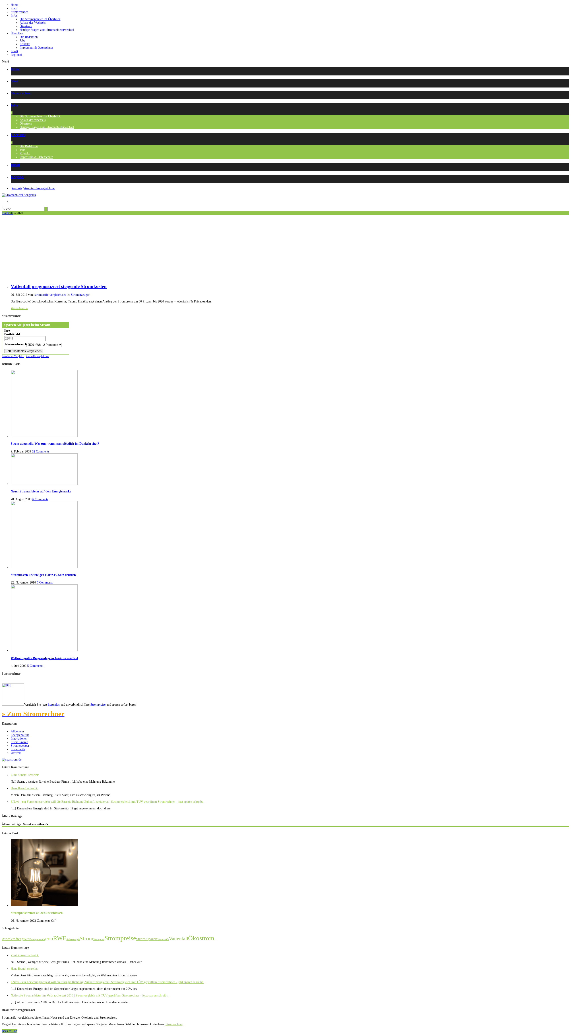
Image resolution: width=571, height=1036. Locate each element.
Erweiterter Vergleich (13, 356)
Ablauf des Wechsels (33, 22)
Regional (16, 54)
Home (14, 4)
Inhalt (14, 51)
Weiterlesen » (19, 308)
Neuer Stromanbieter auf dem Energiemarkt (41, 491)
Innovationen (19, 738)
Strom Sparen (19, 742)
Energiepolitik (20, 735)
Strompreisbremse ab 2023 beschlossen (37, 913)
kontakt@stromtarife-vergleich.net (33, 188)
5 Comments (45, 582)
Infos (14, 15)
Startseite (7, 213)
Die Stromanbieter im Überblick (40, 19)
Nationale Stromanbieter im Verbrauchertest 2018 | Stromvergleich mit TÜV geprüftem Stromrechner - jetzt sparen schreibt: (89, 995)
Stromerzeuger (80, 294)
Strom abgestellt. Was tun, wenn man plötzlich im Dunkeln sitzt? (55, 443)
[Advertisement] (285, 248)
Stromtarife (18, 749)
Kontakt (25, 44)
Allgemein (17, 731)
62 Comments (40, 451)
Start (14, 8)
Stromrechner (19, 12)
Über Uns (17, 33)
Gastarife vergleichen (37, 356)
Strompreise (98, 704)
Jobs (22, 40)
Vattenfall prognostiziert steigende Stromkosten (59, 286)
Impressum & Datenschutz (36, 47)
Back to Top (9, 1031)
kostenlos (54, 704)
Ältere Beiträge (11, 824)
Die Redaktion (29, 37)
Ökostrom (26, 26)
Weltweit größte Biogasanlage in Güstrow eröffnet (44, 658)
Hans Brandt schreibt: (24, 788)
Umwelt (16, 753)
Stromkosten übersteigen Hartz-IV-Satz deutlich (43, 575)
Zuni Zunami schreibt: (25, 775)
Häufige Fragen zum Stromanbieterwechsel (47, 29)
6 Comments (40, 499)
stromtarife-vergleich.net (50, 294)
